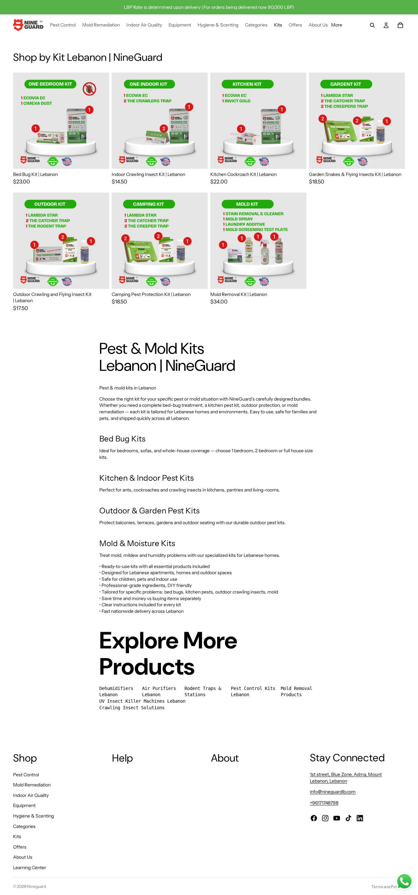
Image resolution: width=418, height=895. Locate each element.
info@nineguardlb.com (333, 792)
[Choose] (99, 158)
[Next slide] (99, 120)
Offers (19, 847)
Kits (17, 836)
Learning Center (29, 867)
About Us (22, 857)
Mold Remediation (32, 785)
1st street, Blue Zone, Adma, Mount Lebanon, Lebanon (346, 777)
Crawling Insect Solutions (132, 707)
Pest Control (26, 775)
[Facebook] (314, 818)
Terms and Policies (388, 886)
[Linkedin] (360, 818)
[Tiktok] (348, 818)
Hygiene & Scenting (33, 816)
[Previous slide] (23, 120)
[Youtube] (337, 818)
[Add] (296, 278)
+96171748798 (324, 803)
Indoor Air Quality (31, 795)
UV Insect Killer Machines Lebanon (142, 701)
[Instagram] (325, 818)
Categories (24, 826)
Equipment (24, 805)
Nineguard (36, 886)
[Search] (372, 25)
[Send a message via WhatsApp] (404, 881)
